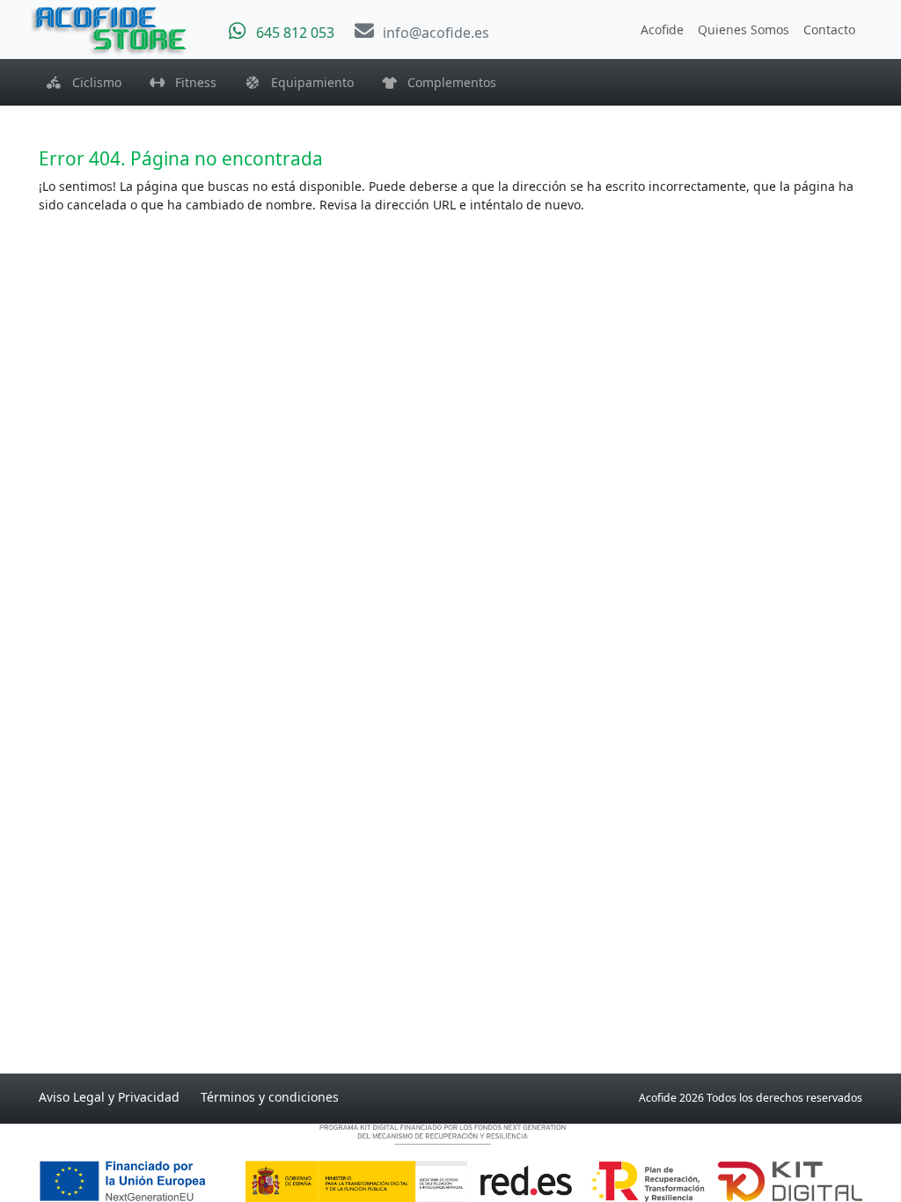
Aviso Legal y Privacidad (109, 1096)
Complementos (446, 82)
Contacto (829, 29)
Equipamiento (307, 82)
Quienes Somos (743, 29)
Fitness (190, 82)
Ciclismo (91, 82)
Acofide (662, 29)
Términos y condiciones (270, 1096)
